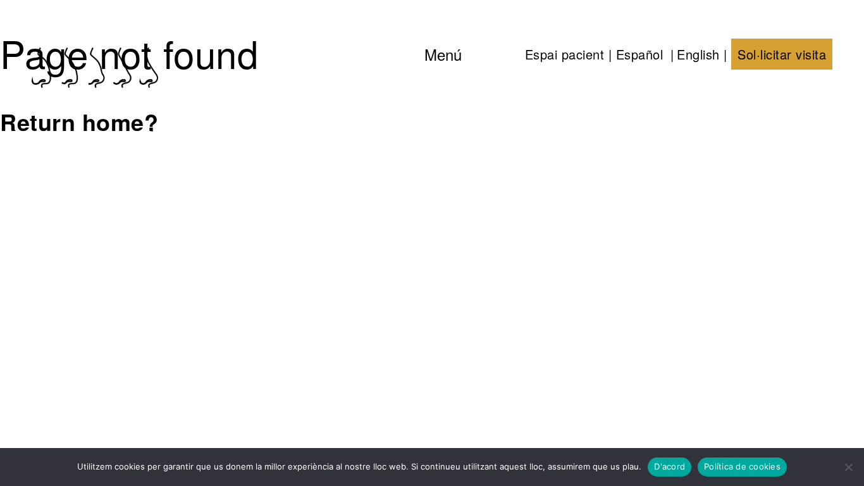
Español (639, 54)
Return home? (79, 121)
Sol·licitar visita (781, 54)
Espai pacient (565, 54)
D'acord (669, 466)
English (698, 54)
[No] (848, 467)
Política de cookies (742, 466)
